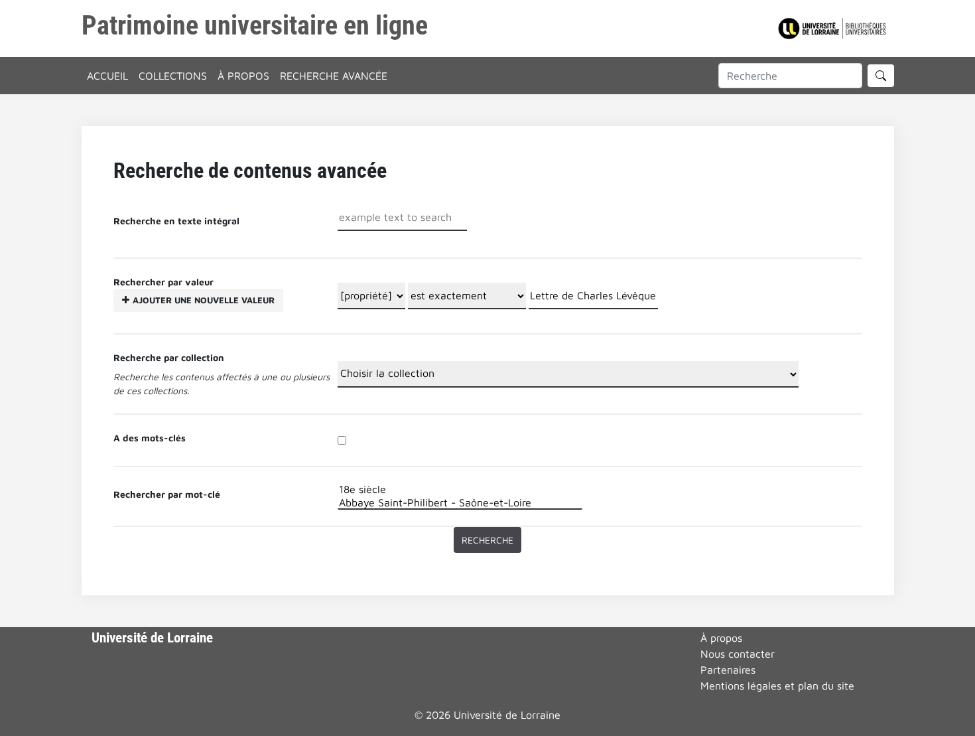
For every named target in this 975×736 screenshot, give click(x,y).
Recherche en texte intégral (176, 220)
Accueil (107, 76)
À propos (243, 76)
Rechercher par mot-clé (166, 494)
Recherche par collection (168, 357)
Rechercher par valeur (194, 290)
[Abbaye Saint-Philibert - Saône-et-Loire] (460, 502)
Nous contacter (737, 654)
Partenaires (727, 670)
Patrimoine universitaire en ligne (255, 25)
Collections (173, 76)
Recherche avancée (333, 76)
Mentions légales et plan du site (777, 686)
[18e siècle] (460, 489)
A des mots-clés (149, 437)
